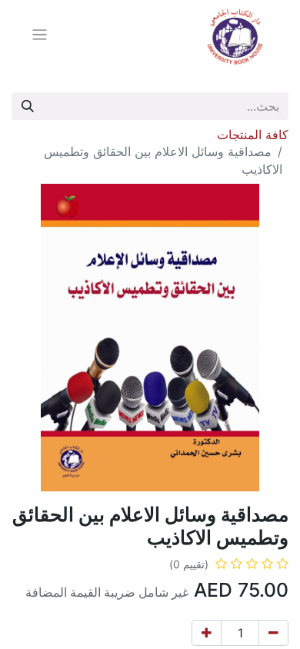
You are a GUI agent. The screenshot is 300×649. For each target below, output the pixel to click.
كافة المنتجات (252, 134)
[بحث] (28, 106)
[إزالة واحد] (273, 633)
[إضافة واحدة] (207, 633)
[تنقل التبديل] (39, 36)
